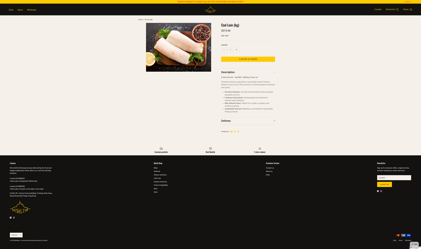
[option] (178, 47)
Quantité (224, 45)
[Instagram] (14, 217)
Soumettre (384, 184)
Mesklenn (17, 240)
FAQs (268, 175)
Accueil (140, 19)
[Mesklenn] (210, 9)
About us (269, 171)
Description (228, 72)
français (407, 2)
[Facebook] (11, 217)
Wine (155, 189)
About (20, 10)
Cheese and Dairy (160, 175)
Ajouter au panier (248, 59)
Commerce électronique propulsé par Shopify (34, 240)
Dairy (156, 192)
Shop (11, 10)
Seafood (157, 171)
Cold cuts (157, 178)
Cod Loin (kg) (149, 19)
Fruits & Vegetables (161, 185)
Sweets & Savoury (160, 182)
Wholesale (31, 10)
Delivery (226, 120)
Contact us (270, 168)
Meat (156, 168)
